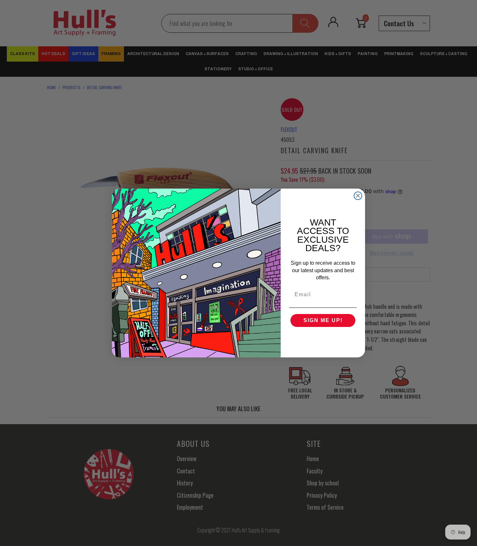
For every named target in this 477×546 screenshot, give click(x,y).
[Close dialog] (358, 196)
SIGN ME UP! (323, 320)
